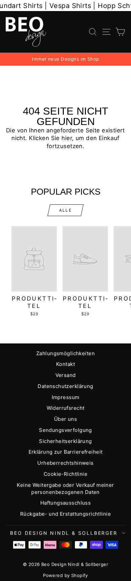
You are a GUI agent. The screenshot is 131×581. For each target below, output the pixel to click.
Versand (65, 375)
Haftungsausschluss (65, 503)
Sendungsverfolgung (65, 430)
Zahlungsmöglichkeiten (65, 353)
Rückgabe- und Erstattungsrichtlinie (65, 514)
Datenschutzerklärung (65, 386)
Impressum (66, 397)
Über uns (65, 419)
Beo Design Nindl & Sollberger (63, 533)
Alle (65, 210)
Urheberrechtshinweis (65, 463)
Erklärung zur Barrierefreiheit (66, 452)
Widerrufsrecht (66, 408)
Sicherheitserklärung (65, 441)
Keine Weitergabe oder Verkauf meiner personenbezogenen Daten (65, 488)
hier (66, 138)
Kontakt (65, 364)
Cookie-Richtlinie (65, 474)
